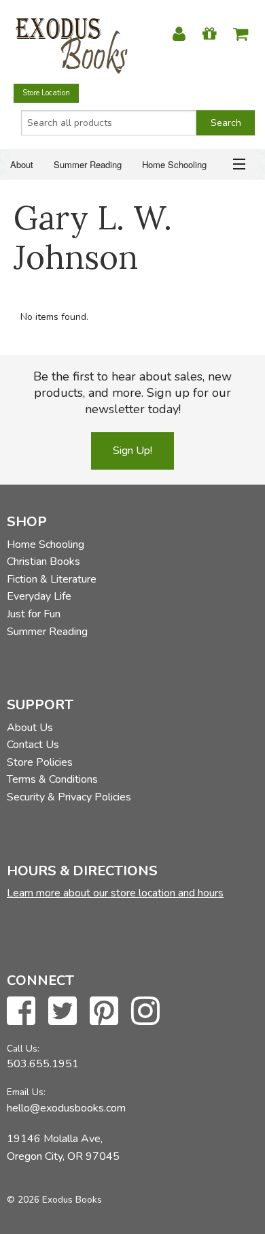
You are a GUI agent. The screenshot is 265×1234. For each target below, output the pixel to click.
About (21, 164)
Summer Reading (88, 164)
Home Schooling (174, 164)
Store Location (46, 93)
